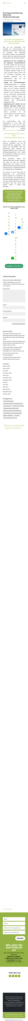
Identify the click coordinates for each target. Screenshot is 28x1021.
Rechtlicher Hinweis (17, 1016)
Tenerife (16, 415)
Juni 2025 (5, 370)
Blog (19, 19)
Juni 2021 (5, 384)
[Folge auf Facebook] (10, 976)
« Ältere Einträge (7, 909)
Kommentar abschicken (19, 323)
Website (5, 317)
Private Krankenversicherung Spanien (12, 413)
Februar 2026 (6, 366)
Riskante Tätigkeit (8, 415)
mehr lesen (7, 483)
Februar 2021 (6, 389)
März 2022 (6, 375)
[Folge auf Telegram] (19, 976)
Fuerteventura (7, 406)
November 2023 (7, 373)
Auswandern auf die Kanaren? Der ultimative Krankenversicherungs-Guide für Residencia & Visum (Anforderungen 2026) (14, 457)
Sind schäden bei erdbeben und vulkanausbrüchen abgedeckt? (12, 749)
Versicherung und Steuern (10, 417)
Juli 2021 (5, 382)
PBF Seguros (8, 19)
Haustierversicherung (18, 406)
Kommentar (6, 288)
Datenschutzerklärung (11, 1014)
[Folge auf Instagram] (13, 976)
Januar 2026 (6, 368)
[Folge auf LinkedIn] (16, 976)
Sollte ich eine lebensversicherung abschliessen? (13, 883)
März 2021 (5, 387)
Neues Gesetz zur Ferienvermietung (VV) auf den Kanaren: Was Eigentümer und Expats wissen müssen (14, 343)
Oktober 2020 (7, 394)
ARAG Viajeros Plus (8, 401)
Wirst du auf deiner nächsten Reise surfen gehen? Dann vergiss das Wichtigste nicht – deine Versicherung (13, 349)
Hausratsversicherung (8, 21)
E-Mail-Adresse (7, 311)
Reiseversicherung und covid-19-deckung (14, 797)
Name (5, 305)
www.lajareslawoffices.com (10, 130)
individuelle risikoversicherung (11, 408)
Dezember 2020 (7, 391)
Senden (20, 938)
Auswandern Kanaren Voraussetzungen (13, 403)
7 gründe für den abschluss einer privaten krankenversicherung (13, 653)
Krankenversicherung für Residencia (12, 410)
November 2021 (7, 377)
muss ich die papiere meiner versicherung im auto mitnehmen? (13, 701)
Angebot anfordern (14, 266)
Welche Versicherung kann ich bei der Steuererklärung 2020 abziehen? (13, 840)
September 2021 (7, 380)
